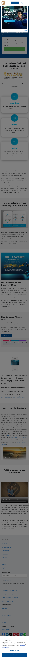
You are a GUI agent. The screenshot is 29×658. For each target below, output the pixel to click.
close (25, 30)
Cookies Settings (14, 650)
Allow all (14, 655)
